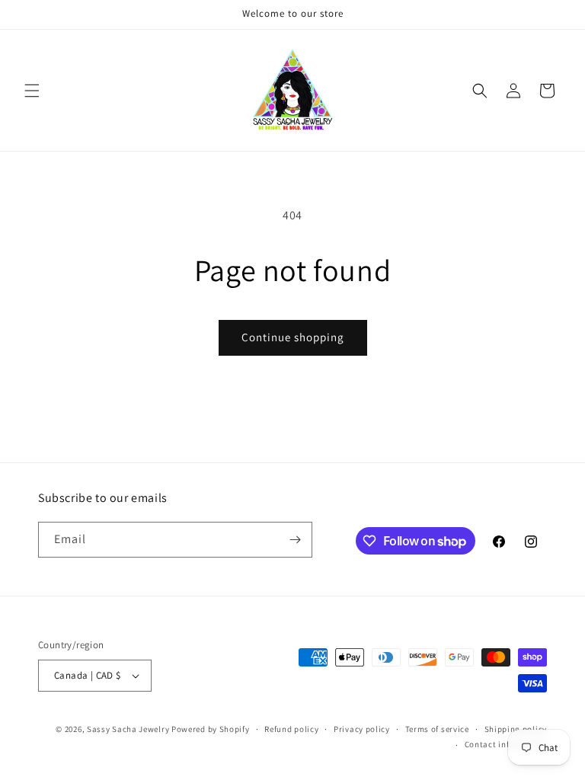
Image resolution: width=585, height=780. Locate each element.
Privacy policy (362, 729)
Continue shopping (292, 337)
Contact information (506, 744)
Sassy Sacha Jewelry (128, 729)
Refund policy (291, 729)
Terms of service (437, 729)
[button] (32, 90)
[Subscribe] (295, 540)
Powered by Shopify (210, 729)
